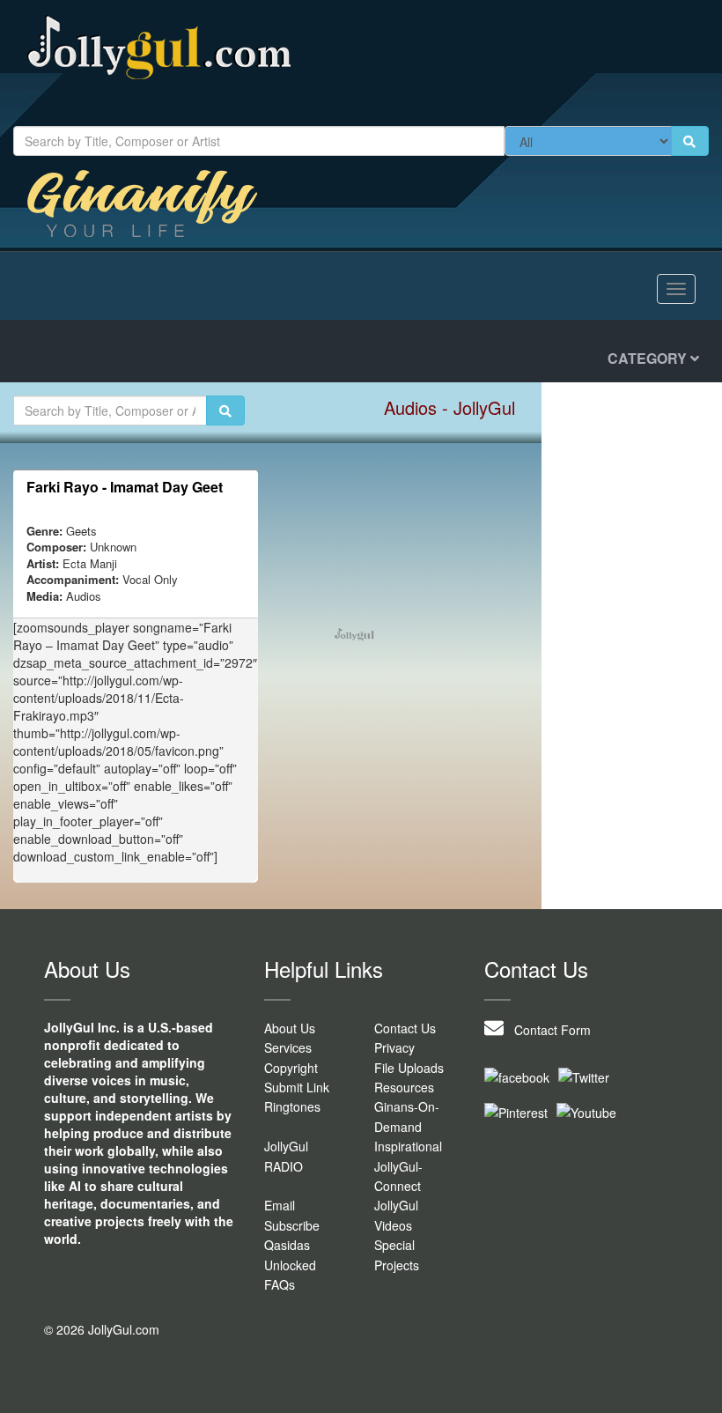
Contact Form (547, 1030)
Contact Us (405, 1028)
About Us (289, 1028)
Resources (404, 1087)
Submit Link (296, 1087)
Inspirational (408, 1146)
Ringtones (292, 1106)
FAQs (279, 1284)
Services (288, 1047)
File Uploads (409, 1067)
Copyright (291, 1067)
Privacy (394, 1047)
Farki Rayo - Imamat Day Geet (124, 487)
